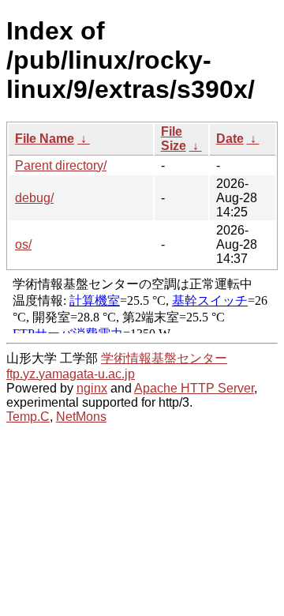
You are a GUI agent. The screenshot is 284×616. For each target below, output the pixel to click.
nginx (92, 388)
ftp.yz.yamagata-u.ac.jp (70, 374)
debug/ (34, 198)
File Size (173, 138)
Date (230, 138)
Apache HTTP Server (194, 388)
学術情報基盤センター (164, 358)
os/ (23, 244)
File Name (44, 138)
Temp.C (28, 416)
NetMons (81, 416)
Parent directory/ (60, 165)
